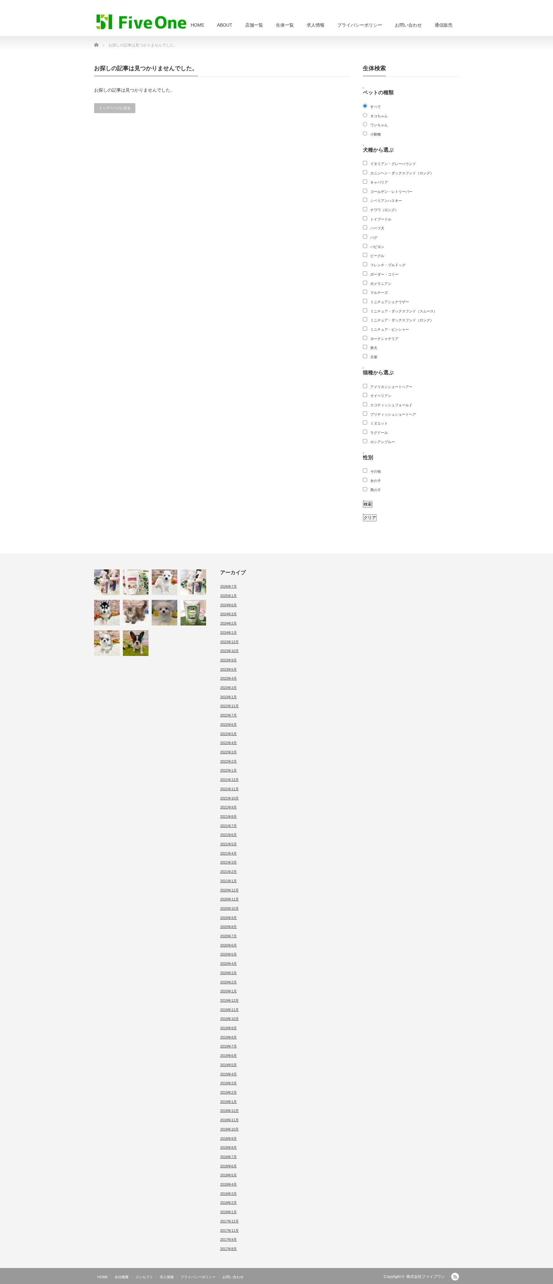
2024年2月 (228, 623)
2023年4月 (228, 678)
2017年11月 (229, 1230)
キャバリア (379, 182)
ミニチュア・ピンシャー (389, 329)
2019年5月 (228, 1065)
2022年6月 (228, 724)
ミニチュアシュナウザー (389, 302)
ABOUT (224, 25)
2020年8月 (228, 927)
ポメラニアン (380, 284)
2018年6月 (228, 1166)
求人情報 (316, 25)
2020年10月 (229, 908)
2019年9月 (228, 1028)
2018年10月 (229, 1129)
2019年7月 (228, 1046)
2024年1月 (228, 632)
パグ (373, 237)
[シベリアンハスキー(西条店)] (107, 612)
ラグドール (379, 433)
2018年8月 (228, 1147)
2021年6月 (228, 835)
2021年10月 (229, 798)
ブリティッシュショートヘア (393, 414)
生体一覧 (285, 25)
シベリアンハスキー (386, 201)
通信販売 (444, 25)
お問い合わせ (408, 25)
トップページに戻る (115, 108)
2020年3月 (228, 973)
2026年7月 (228, 586)
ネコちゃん (379, 116)
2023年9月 (228, 660)
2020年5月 (228, 954)
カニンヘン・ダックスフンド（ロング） (402, 173)
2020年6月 (228, 945)
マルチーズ (379, 292)
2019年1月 (228, 1102)
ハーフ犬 (377, 228)
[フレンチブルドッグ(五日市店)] (135, 643)
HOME (197, 25)
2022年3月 (228, 752)
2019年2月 (228, 1092)
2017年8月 (228, 1249)
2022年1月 (228, 770)
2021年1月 (228, 881)
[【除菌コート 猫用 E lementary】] (107, 582)
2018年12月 (229, 1111)
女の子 (375, 481)
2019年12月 (229, 1000)
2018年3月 (228, 1194)
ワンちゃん (379, 125)
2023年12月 (229, 642)
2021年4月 (228, 853)
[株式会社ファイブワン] (141, 21)
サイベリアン (380, 396)
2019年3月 (228, 1083)
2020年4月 (228, 963)
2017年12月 (229, 1221)
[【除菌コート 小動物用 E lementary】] (193, 582)
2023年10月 (229, 651)
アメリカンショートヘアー (391, 387)
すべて (375, 107)
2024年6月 (228, 605)
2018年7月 (228, 1157)
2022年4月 (228, 743)
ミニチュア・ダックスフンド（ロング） (402, 320)
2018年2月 (228, 1203)
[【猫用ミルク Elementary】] (135, 582)
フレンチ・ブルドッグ (387, 265)
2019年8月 (228, 1037)
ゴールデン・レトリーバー (391, 192)
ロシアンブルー (382, 442)
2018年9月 (228, 1138)
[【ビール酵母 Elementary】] (193, 612)
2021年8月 (228, 816)
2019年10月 (229, 1019)
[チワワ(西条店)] (107, 643)
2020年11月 (229, 899)
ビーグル (377, 256)
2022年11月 (229, 706)
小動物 (375, 134)
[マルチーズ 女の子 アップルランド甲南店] (164, 612)
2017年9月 (228, 1239)
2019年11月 (229, 1010)
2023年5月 (228, 669)
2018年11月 (229, 1120)
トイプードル (380, 219)
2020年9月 (228, 918)
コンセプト (144, 1277)
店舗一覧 (254, 25)
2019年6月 (228, 1055)
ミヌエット (379, 423)
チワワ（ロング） (384, 210)
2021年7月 (228, 826)
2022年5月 (228, 734)
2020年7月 (228, 936)
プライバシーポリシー (359, 25)
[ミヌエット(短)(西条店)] (135, 612)
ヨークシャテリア (384, 339)
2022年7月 (228, 715)
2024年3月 (228, 614)
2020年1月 (228, 991)
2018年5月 (228, 1175)
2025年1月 (228, 596)
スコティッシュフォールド (391, 405)
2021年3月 (228, 862)
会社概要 (122, 1277)
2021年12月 (229, 780)
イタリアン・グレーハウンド (393, 164)
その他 (375, 471)
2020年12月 (229, 890)
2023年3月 (228, 688)
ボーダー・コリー (384, 274)
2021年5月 (228, 844)
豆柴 (373, 357)
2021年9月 (228, 807)
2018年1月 (228, 1212)
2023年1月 (228, 697)
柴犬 (373, 348)
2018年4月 (228, 1184)
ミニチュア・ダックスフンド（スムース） (403, 311)
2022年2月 (228, 761)
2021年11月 (229, 789)
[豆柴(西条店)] (164, 582)
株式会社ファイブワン (425, 1276)
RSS (455, 1276)
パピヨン (377, 247)
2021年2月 (228, 872)
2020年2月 (228, 982)
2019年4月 (228, 1074)
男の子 (375, 490)
